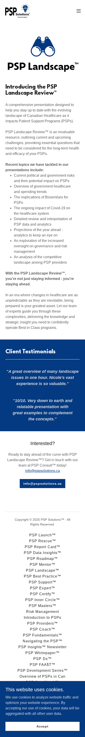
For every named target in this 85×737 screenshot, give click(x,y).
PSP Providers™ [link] (42, 623)
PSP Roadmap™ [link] (42, 559)
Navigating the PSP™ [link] (42, 641)
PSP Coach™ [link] (42, 629)
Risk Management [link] (42, 612)
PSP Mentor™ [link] (42, 564)
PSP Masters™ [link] (42, 606)
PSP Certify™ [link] (42, 594)
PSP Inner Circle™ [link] (42, 600)
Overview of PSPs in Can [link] (42, 676)
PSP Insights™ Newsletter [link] (42, 647)
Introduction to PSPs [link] (42, 617)
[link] (17, 11)
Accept (42, 726)
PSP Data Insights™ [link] (42, 553)
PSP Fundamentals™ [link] (42, 635)
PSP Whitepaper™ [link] (42, 653)
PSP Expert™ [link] (42, 588)
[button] (78, 10)
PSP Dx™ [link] (42, 659)
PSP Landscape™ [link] (42, 570)
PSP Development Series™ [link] (42, 670)
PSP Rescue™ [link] (42, 541)
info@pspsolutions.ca (42, 471)
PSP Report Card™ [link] (42, 547)
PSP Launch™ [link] (42, 535)
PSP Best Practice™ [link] (42, 576)
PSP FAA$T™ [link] (42, 665)
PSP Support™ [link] (42, 582)
